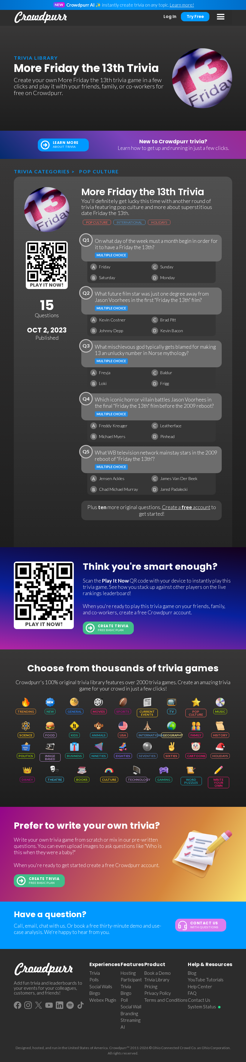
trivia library (36, 58)
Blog (192, 973)
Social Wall (131, 1006)
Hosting (128, 973)
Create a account (186, 507)
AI (123, 1027)
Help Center (200, 986)
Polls (94, 979)
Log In (170, 16)
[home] (41, 17)
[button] (220, 17)
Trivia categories (42, 171)
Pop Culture (99, 171)
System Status (202, 1006)
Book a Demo (157, 973)
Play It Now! (47, 285)
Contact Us (199, 1000)
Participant (131, 979)
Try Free (195, 16)
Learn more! (182, 4)
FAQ (192, 993)
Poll (124, 1000)
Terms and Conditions (166, 1000)
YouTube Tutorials (206, 979)
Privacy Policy (157, 993)
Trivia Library (156, 979)
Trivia (94, 973)
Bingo (94, 993)
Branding (129, 1013)
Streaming (130, 1020)
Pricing (150, 986)
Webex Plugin (102, 1000)
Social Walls (100, 986)
